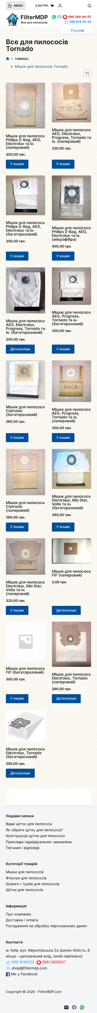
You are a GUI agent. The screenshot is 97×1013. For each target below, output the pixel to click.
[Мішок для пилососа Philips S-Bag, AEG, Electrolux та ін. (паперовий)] (25, 105)
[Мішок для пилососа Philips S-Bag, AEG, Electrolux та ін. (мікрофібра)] (71, 198)
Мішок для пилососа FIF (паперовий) (71, 573)
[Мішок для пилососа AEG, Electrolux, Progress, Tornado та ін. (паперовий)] (71, 102)
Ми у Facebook (24, 974)
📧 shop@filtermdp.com (26, 968)
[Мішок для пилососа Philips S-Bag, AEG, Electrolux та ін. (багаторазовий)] (25, 195)
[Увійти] (60, 5)
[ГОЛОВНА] (7, 59)
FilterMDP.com (50, 992)
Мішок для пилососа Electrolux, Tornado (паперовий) (71, 678)
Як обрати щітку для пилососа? (34, 830)
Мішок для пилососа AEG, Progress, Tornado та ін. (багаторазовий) (71, 318)
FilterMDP (34, 17)
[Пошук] (89, 5)
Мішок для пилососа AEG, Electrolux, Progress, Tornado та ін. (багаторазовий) (25, 327)
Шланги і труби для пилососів (32, 884)
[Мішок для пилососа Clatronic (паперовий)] (25, 472)
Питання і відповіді (22, 847)
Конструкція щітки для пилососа (35, 835)
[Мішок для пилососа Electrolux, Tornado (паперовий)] (71, 644)
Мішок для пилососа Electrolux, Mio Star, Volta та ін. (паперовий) (25, 588)
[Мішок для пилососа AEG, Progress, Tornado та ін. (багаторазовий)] (71, 286)
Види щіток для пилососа (29, 824)
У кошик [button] (17, 164)
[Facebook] (74, 1007)
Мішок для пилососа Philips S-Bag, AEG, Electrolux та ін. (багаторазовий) (25, 228)
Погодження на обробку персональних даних (46, 926)
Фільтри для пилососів (26, 878)
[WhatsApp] (82, 1007)
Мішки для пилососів (25, 872)
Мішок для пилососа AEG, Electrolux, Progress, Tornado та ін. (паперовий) (71, 136)
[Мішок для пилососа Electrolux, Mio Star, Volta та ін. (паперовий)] (25, 556)
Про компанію (18, 914)
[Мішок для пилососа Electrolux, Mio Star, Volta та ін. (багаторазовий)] (71, 469)
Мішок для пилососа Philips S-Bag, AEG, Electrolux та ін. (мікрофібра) (71, 234)
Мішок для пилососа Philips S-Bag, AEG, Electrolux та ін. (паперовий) (25, 142)
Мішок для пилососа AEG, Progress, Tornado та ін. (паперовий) (71, 415)
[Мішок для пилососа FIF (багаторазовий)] (25, 641)
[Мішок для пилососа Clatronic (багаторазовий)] (25, 379)
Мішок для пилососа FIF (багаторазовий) (25, 670)
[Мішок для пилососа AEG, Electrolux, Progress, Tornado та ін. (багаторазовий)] (25, 290)
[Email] (66, 1007)
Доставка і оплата (22, 920)
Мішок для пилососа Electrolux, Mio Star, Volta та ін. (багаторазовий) (71, 502)
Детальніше (20, 349)
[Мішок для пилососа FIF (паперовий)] (71, 551)
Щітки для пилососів (24, 889)
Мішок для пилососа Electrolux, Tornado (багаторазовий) (25, 753)
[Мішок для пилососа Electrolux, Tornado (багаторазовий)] (25, 726)
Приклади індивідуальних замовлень (39, 842)
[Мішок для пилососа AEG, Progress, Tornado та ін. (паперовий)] (71, 381)
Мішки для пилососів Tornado (41, 66)
